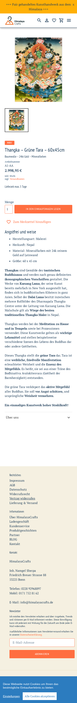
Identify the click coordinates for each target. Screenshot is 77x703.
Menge (9, 202)
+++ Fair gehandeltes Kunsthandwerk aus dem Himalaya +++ (38, 6)
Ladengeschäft (19, 521)
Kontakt (14, 544)
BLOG (13, 539)
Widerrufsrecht (19, 494)
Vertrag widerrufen (22, 498)
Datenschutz (18, 489)
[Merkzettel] (54, 20)
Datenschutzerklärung (31, 634)
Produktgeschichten (23, 530)
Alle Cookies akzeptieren (40, 696)
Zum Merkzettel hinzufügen (32, 222)
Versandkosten (17, 179)
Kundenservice (19, 526)
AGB (12, 485)
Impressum (16, 480)
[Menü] (69, 20)
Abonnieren (42, 654)
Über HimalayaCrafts (23, 517)
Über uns (12, 417)
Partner (14, 535)
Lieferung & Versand (23, 503)
